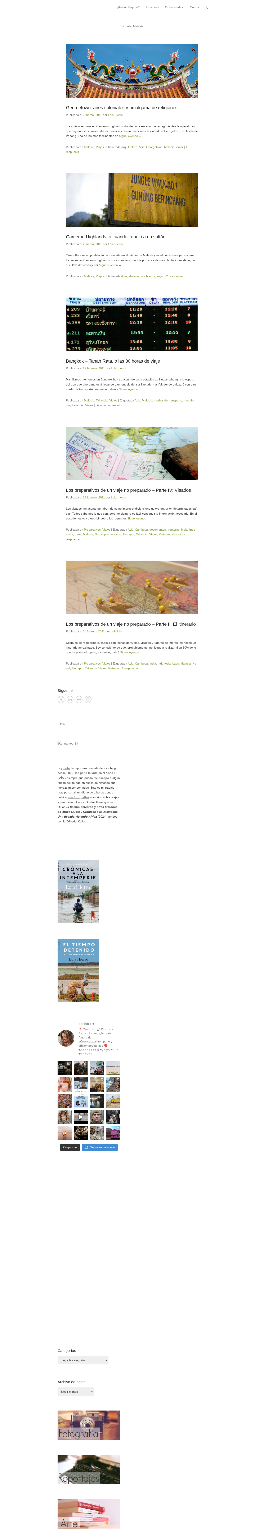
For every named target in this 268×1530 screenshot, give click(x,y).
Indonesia (164, 663)
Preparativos (92, 529)
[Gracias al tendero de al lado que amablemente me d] (81, 1117)
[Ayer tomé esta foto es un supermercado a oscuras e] (97, 1101)
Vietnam (164, 534)
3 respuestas (130, 668)
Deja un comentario (109, 405)
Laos (78, 534)
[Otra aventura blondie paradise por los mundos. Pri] (65, 1101)
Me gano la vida (86, 773)
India (184, 529)
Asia (141, 147)
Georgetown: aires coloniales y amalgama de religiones (122, 107)
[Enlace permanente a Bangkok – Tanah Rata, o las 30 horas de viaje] (132, 324)
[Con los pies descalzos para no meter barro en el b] (81, 1133)
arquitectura (129, 147)
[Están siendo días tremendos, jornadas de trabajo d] (65, 1117)
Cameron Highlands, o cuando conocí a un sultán (115, 236)
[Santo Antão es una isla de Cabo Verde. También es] (113, 1084)
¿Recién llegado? (128, 7)
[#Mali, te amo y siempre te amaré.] (113, 1068)
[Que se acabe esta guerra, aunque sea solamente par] (113, 1117)
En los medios (174, 7)
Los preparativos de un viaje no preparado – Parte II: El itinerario (131, 624)
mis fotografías (78, 797)
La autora (152, 7)
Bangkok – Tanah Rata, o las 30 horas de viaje (113, 361)
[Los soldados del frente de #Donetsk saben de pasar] (97, 1133)
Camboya (141, 529)
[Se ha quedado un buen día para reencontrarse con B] (65, 1084)
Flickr (79, 699)
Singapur (128, 534)
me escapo (101, 778)
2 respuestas (174, 276)
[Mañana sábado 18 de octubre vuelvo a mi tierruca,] (81, 1084)
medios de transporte (168, 400)
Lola (66, 768)
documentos (157, 529)
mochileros (147, 276)
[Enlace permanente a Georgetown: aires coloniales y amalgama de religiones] (132, 71)
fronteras (173, 529)
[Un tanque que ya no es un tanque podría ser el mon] (97, 1068)
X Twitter (61, 699)
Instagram (88, 699)
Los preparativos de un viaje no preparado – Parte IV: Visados (128, 490)
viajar (179, 147)
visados (176, 534)
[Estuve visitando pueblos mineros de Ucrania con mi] (113, 1101)
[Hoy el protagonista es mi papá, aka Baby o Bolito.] (65, 1133)
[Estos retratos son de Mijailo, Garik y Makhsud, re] (97, 1117)
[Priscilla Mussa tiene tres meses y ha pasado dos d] (81, 1068)
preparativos (112, 534)
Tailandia (102, 400)
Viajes (100, 147)
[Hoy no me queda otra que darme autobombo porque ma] (81, 1101)
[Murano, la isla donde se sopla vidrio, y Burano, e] (113, 1133)
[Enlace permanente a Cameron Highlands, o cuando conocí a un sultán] (132, 200)
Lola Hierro (115, 115)
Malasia (89, 147)
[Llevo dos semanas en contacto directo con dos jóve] (65, 1068)
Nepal (99, 534)
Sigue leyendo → (130, 136)
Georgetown (154, 147)
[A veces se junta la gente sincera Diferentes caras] (97, 1084)
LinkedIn (70, 699)
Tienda (194, 7)
